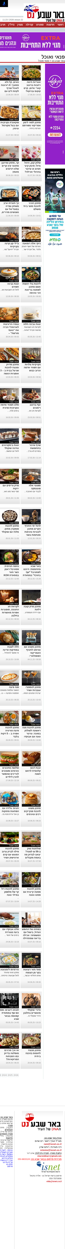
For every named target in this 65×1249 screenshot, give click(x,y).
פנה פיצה (14, 687)
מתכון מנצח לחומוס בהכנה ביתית (33, 1053)
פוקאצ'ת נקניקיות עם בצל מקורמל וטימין (9, 125)
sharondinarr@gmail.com (49, 1156)
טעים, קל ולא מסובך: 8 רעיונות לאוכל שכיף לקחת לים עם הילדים (10, 88)
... (18, 131)
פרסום (10, 1166)
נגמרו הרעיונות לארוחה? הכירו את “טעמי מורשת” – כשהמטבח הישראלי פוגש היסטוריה (11, 333)
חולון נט (9, 1164)
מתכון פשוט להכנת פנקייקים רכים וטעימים (32, 811)
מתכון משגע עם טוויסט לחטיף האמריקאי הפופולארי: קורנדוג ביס (32, 652)
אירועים (9, 1146)
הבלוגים (9, 1129)
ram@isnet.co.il (53, 1144)
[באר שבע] (44, 21)
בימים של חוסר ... (11, 935)
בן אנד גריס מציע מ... (10, 814)
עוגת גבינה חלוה (32, 324)
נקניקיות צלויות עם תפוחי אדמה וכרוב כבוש (32, 367)
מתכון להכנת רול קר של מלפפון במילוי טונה (10, 891)
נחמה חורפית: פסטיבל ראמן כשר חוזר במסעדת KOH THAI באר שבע (11, 572)
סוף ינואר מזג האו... (11, 491)
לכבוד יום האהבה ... (32, 491)
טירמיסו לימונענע (9, 969)
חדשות (50, 24)
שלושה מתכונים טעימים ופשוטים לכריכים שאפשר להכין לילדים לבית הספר (10, 773)
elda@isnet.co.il (54, 1181)
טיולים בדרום (7, 1158)
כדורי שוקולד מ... (34, 1016)
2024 (4, 1075)
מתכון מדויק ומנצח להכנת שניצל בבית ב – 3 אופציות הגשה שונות (9, 370)
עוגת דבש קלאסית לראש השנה (33, 770)
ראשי (61, 24)
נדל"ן (11, 24)
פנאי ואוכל (43, 60)
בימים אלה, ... (13, 411)
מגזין (20, 24)
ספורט (40, 24)
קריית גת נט (8, 1162)
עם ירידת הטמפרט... (32, 612)
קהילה (29, 24)
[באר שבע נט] (42, 1130)
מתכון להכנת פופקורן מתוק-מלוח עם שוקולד (10, 528)
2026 (16, 1075)
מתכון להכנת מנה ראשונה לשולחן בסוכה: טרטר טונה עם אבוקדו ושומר (31, 733)
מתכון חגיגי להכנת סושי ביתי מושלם (32, 206)
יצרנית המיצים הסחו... (31, 693)
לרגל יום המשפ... (12, 451)
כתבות (10, 1127)
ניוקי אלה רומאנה (31, 243)
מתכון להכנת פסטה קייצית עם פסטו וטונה (32, 891)
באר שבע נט (58, 60)
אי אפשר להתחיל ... (10, 653)
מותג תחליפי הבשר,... (32, 975)
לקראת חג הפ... (34, 411)
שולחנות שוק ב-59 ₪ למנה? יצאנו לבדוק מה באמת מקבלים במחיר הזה (32, 854)
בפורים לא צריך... (33, 451)
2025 (10, 1075)
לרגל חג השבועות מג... (9, 290)
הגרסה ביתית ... (34, 128)
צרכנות (10, 1136)
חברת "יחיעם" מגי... (11, 249)
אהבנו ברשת (7, 1144)
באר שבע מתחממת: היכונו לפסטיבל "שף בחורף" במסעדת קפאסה (32, 572)
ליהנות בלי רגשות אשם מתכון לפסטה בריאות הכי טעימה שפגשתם (31, 289)
